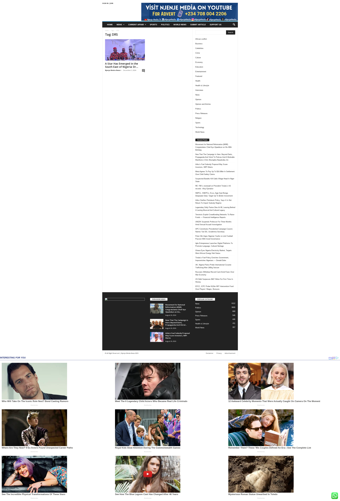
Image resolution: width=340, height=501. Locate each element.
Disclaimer (209, 353)
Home (110, 24)
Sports (153, 24)
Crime (197, 53)
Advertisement (230, 353)
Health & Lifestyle (202, 86)
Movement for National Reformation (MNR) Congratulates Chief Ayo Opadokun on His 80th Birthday (213, 147)
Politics (165, 24)
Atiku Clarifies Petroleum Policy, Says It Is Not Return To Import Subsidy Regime (213, 201)
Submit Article (198, 24)
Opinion (198, 99)
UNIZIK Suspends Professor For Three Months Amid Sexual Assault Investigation (213, 223)
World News (179, 24)
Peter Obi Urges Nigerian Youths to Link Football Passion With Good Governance (214, 237)
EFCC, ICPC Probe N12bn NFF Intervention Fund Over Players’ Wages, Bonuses (214, 287)
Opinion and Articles (203, 104)
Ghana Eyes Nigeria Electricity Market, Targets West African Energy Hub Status (213, 251)
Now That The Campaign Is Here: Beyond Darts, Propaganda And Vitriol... (176, 322)
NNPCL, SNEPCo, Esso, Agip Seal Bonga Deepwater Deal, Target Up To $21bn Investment (214, 194)
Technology (199, 127)
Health (197, 81)
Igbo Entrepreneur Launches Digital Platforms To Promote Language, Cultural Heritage (214, 244)
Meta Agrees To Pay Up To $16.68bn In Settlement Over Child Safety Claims (215, 172)
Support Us (215, 24)
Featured (198, 76)
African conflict (201, 39)
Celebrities (199, 48)
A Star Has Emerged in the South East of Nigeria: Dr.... (121, 65)
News (119, 24)
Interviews (199, 90)
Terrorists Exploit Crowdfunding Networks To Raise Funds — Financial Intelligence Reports (214, 216)
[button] (234, 25)
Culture (198, 58)
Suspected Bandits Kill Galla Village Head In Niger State (214, 180)
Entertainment (200, 72)
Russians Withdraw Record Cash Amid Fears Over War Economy (214, 273)
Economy (199, 62)
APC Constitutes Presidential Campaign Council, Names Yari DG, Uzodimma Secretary (214, 230)
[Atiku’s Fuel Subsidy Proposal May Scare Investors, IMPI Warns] (156, 337)
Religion (198, 118)
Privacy (219, 353)
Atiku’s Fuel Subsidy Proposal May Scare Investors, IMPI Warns (211, 165)
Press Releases (201, 113)
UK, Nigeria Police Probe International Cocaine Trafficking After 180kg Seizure (213, 266)
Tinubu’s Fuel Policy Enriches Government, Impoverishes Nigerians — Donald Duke (212, 259)
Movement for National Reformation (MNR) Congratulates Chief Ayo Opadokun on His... (175, 308)
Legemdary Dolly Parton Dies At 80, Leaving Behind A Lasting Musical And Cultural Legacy (215, 208)
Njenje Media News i (113, 70)
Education (199, 67)
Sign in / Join (107, 3)
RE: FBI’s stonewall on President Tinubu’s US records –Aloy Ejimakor (213, 187)
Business (199, 44)
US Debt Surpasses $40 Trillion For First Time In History (214, 280)
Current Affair (136, 24)
